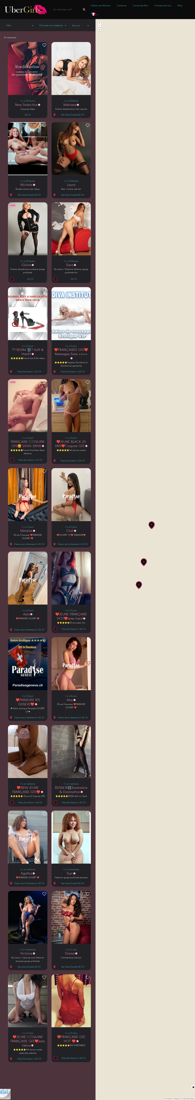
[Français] (94, 15)
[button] (139, 585)
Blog (180, 5)
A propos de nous (163, 5)
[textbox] (52, 25)
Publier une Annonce (100, 5)
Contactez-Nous (140, 5)
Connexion (122, 5)
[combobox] (52, 25)
